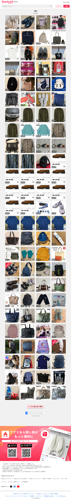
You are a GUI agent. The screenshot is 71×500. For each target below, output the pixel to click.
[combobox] (27, 6)
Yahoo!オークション (28, 493)
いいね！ (18, 28)
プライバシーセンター (23, 496)
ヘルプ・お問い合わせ (60, 496)
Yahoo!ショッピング (42, 493)
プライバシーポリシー (10, 496)
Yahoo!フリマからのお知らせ (20, 478)
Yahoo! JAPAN (66, 2)
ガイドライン (39, 496)
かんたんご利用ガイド (13, 481)
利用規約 (32, 496)
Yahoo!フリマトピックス (35, 478)
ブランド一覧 (64, 478)
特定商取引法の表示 (48, 496)
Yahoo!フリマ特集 (46, 478)
